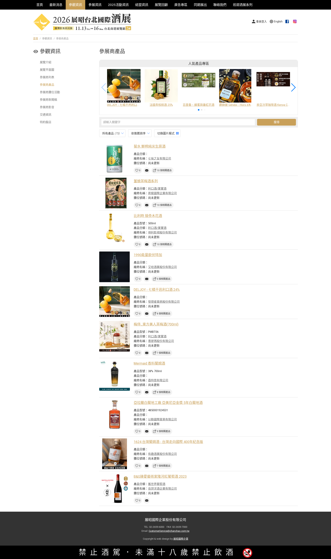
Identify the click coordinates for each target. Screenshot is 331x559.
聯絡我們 (219, 5)
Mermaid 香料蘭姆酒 (149, 363)
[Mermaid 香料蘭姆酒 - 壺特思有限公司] (114, 375)
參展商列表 (47, 77)
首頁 (39, 5)
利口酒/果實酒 (157, 188)
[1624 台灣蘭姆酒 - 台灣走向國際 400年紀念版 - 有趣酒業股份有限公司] (114, 453)
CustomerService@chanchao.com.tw (169, 530)
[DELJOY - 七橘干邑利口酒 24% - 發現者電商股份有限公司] (114, 301)
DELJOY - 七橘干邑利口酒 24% (157, 290)
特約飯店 (45, 122)
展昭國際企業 (180, 538)
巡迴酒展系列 (242, 5)
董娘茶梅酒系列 (146, 181)
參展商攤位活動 (50, 92)
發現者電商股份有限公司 (164, 301)
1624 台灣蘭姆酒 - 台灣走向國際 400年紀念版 (168, 442)
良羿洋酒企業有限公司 (162, 488)
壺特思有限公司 (158, 380)
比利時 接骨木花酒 (148, 216)
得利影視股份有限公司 (162, 232)
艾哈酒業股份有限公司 (162, 267)
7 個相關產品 (163, 353)
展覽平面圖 (47, 70)
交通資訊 (45, 114)
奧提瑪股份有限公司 (161, 341)
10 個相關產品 (164, 170)
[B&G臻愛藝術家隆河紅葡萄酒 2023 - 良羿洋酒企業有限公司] (114, 488)
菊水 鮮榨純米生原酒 (150, 146)
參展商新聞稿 (48, 99)
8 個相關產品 (163, 313)
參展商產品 (47, 84)
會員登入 (261, 21)
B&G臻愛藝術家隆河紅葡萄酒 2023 (160, 476)
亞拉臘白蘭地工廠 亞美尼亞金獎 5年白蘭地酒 (168, 403)
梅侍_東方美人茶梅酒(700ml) (156, 324)
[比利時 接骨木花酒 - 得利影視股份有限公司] (114, 227)
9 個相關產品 (163, 431)
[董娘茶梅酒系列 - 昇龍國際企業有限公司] (114, 193)
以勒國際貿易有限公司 (162, 419)
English (278, 21)
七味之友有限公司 (159, 158)
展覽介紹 (45, 62)
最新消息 (55, 5)
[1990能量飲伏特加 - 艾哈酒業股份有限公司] (114, 267)
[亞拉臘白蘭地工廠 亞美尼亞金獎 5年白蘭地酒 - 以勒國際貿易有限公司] (114, 414)
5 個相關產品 (163, 279)
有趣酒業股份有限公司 (162, 454)
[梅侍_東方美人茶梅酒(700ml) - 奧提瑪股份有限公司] (114, 336)
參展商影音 (47, 107)
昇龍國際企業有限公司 (162, 193)
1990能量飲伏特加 (148, 255)
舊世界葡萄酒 (156, 484)
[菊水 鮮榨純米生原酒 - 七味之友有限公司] (114, 158)
